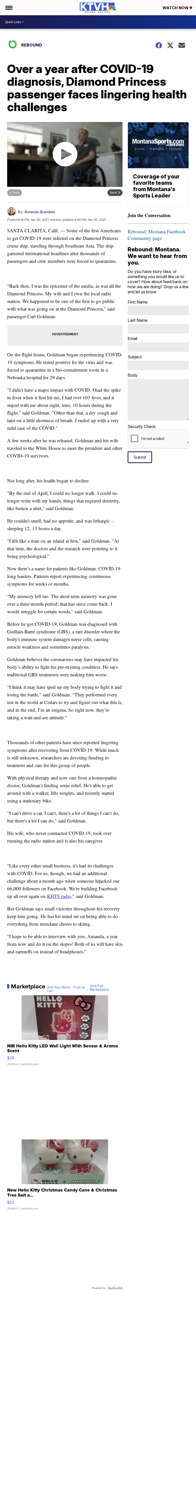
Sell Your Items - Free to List (66, 989)
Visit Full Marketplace (99, 987)
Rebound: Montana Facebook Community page (157, 234)
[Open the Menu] (8, 7)
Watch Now (176, 7)
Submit (139, 457)
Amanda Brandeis (39, 211)
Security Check (142, 426)
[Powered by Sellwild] (115, 1288)
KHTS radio (59, 896)
